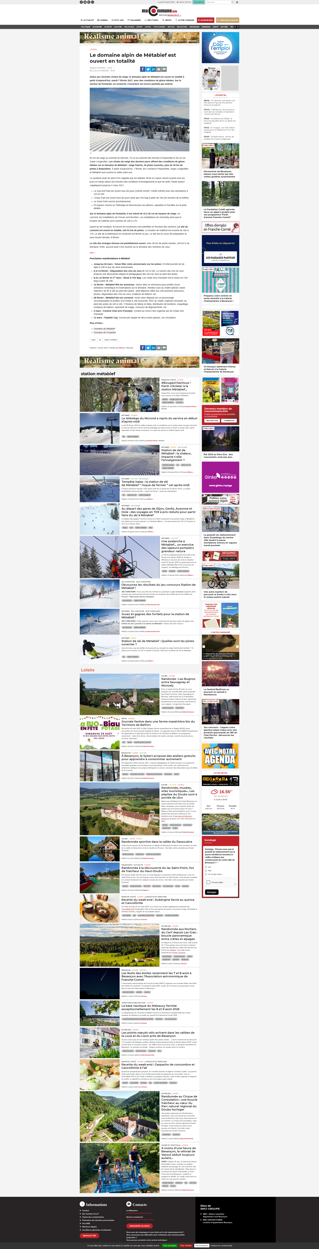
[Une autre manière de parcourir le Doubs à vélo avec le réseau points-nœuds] (220, 576)
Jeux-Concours (143, 582)
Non (209, 871)
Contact (85, 1211)
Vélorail (165, 1186)
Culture (172, 785)
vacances (179, 402)
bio (124, 742)
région (125, 528)
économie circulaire (137, 774)
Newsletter (89, 1236)
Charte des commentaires (93, 1217)
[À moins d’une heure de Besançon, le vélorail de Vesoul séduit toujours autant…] (120, 1154)
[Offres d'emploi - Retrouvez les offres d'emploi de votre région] (220, 232)
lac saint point (168, 886)
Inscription (212, 421)
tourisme (185, 886)
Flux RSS (86, 1223)
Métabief (125, 415)
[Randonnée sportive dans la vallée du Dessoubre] (100, 847)
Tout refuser (186, 1245)
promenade (187, 825)
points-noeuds (141, 1051)
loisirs (178, 886)
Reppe (124, 718)
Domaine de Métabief (104, 328)
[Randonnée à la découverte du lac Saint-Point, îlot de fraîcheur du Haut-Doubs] (100, 874)
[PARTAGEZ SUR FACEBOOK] (142, 69)
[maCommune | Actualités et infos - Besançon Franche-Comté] (159, 11)
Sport (173, 447)
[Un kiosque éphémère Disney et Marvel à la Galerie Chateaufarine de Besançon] (220, 351)
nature (190, 956)
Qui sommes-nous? (90, 1214)
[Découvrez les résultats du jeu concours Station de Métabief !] (100, 590)
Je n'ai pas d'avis (215, 874)
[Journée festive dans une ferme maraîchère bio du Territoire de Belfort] (100, 727)
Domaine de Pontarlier (105, 332)
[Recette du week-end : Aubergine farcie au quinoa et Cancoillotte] (100, 905)
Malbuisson (126, 865)
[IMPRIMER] (164, 69)
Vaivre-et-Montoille (170, 1145)
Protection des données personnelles (98, 1220)
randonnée (179, 708)
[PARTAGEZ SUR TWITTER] (148, 69)
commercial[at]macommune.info (140, 1220)
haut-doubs (156, 886)
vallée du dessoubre (153, 854)
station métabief (110, 340)
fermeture (159, 1019)
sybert (176, 774)
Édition (163, 15)
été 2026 (147, 886)
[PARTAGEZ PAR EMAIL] (158, 69)
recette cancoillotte (171, 915)
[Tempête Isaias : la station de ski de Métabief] (100, 487)
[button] (232, 2)
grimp (164, 571)
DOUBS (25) (166, 926)
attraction (179, 1183)
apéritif (125, 1083)
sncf (131, 528)
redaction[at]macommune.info (139, 1213)
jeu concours (127, 600)
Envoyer (211, 892)
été (186, 1183)
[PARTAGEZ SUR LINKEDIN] (153, 69)
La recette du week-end (156, 897)
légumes (159, 915)
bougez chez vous (176, 399)
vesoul (173, 1186)
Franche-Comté (168, 380)
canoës (125, 886)
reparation (168, 774)
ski (100, 340)
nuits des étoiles (128, 992)
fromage (143, 1083)
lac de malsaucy (170, 1019)
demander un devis (139, 1226)
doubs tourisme (168, 708)
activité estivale (168, 1183)
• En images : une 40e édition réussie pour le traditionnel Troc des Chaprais (219, 130)
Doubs (164, 676)
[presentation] (203, 646)
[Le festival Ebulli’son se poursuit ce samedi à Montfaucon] (220, 673)
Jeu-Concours (128, 582)
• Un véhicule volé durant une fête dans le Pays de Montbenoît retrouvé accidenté (219, 102)
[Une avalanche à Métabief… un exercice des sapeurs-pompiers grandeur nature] (120, 547)
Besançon (126, 753)
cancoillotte (126, 915)
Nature (134, 479)
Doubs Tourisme (178, 953)
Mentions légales (89, 1227)
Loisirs (93, 49)
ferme (130, 742)
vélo (159, 1051)
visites (175, 828)
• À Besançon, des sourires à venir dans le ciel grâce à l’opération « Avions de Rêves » (219, 111)
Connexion (229, 421)
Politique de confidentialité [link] (221, 1246)
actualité (138, 865)
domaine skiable (168, 465)
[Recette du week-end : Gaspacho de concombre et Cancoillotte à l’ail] (100, 1070)
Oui (209, 867)
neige (93, 340)
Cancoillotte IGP (127, 909)
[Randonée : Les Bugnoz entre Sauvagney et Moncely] (120, 685)
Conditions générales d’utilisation (96, 1230)
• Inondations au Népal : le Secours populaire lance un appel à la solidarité (220, 120)
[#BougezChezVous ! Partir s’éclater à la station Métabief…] (120, 389)
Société (174, 538)
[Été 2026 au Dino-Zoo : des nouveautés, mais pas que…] (220, 439)
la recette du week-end (146, 915)
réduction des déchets (154, 774)
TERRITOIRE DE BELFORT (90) (133, 1003)
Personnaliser (202, 1245)
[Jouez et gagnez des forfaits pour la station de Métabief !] (100, 620)
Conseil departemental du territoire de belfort (138, 1019)
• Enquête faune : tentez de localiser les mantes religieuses (219, 138)
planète (139, 992)
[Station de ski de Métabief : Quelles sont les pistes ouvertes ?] (100, 647)
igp (134, 915)
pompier (172, 571)
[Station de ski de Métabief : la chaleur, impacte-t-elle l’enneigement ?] (120, 456)
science (147, 992)
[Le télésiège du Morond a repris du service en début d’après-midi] (100, 424)
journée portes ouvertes (142, 742)
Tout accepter (169, 1245)
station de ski (185, 465)
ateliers (125, 774)
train (150, 528)
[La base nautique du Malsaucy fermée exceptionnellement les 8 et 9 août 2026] (100, 1011)
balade (165, 399)
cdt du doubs (167, 956)
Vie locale (182, 447)
